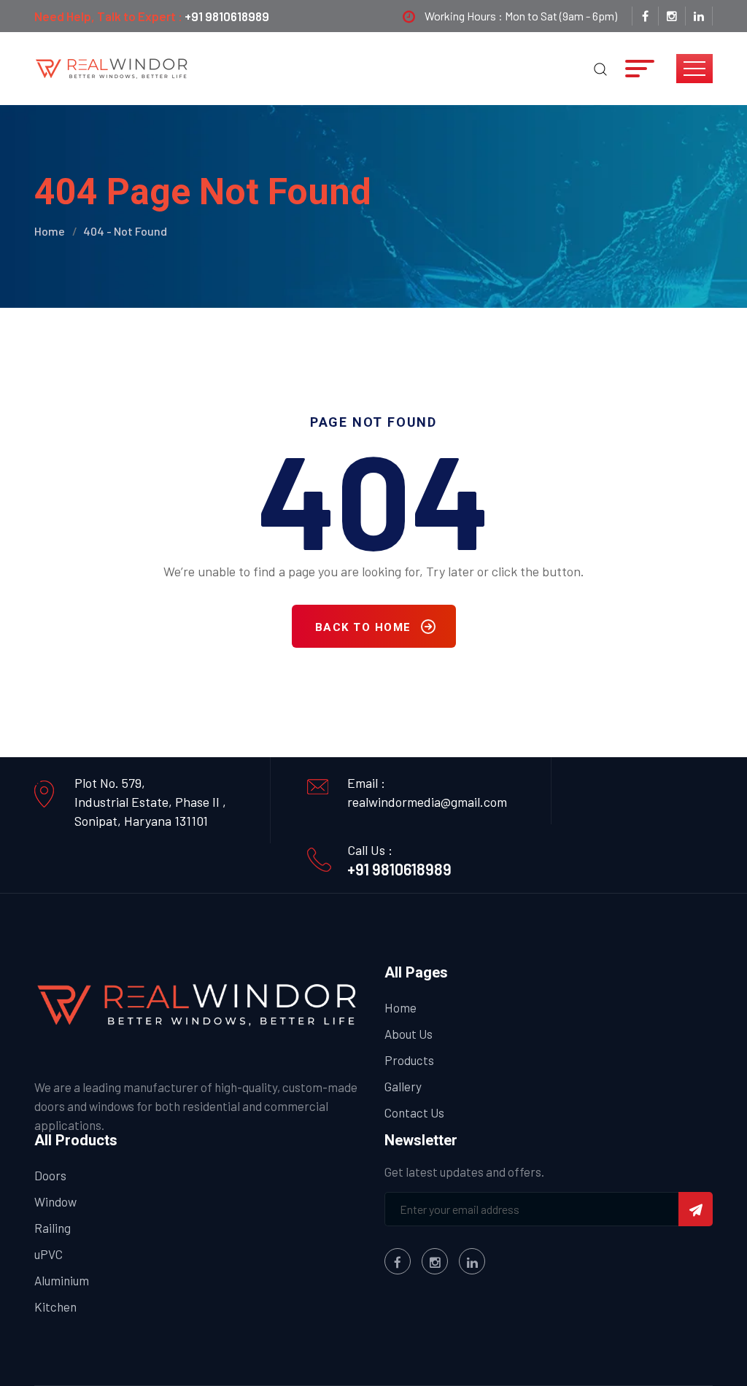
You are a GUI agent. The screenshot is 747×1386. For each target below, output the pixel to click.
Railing (52, 1227)
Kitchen (55, 1306)
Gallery (403, 1086)
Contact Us (414, 1112)
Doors (50, 1175)
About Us (408, 1033)
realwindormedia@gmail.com (427, 802)
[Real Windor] (112, 67)
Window (55, 1201)
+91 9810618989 (227, 16)
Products (409, 1060)
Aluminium (61, 1280)
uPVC (48, 1254)
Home (49, 231)
